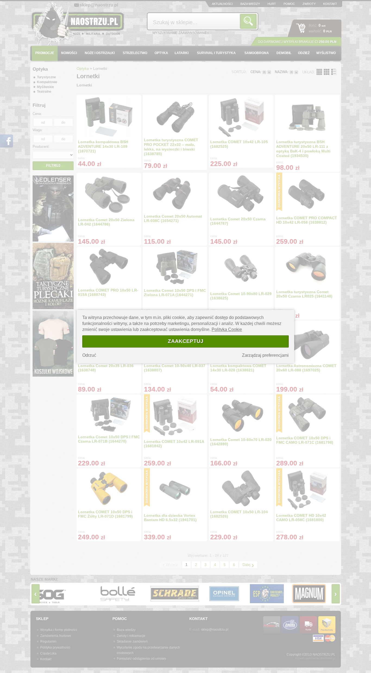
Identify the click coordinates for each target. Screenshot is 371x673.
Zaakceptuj (185, 341)
